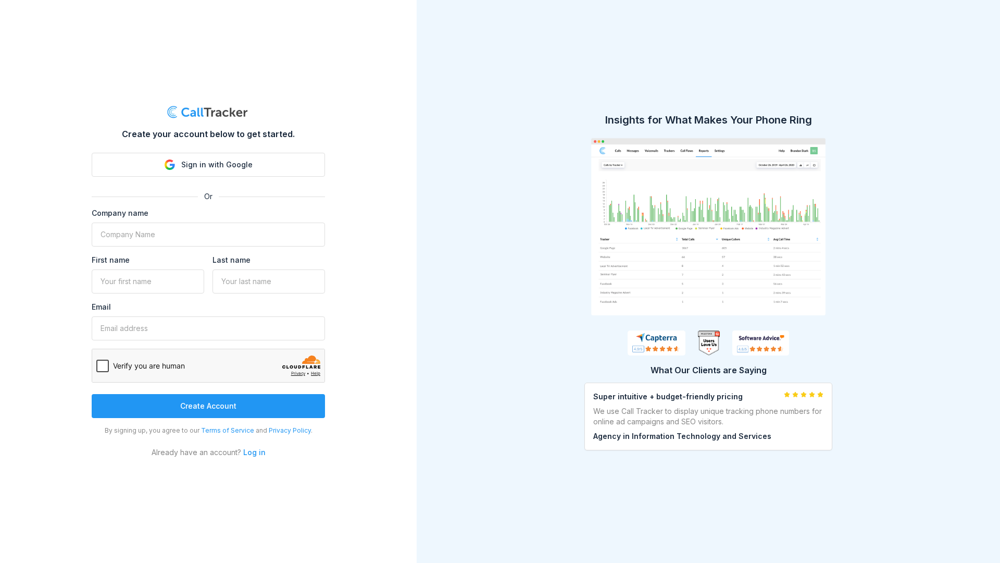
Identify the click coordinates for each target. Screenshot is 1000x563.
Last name (232, 259)
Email (101, 306)
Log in (254, 452)
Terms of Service (227, 430)
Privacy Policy (290, 430)
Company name (120, 213)
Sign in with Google (217, 164)
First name (111, 259)
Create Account (208, 405)
